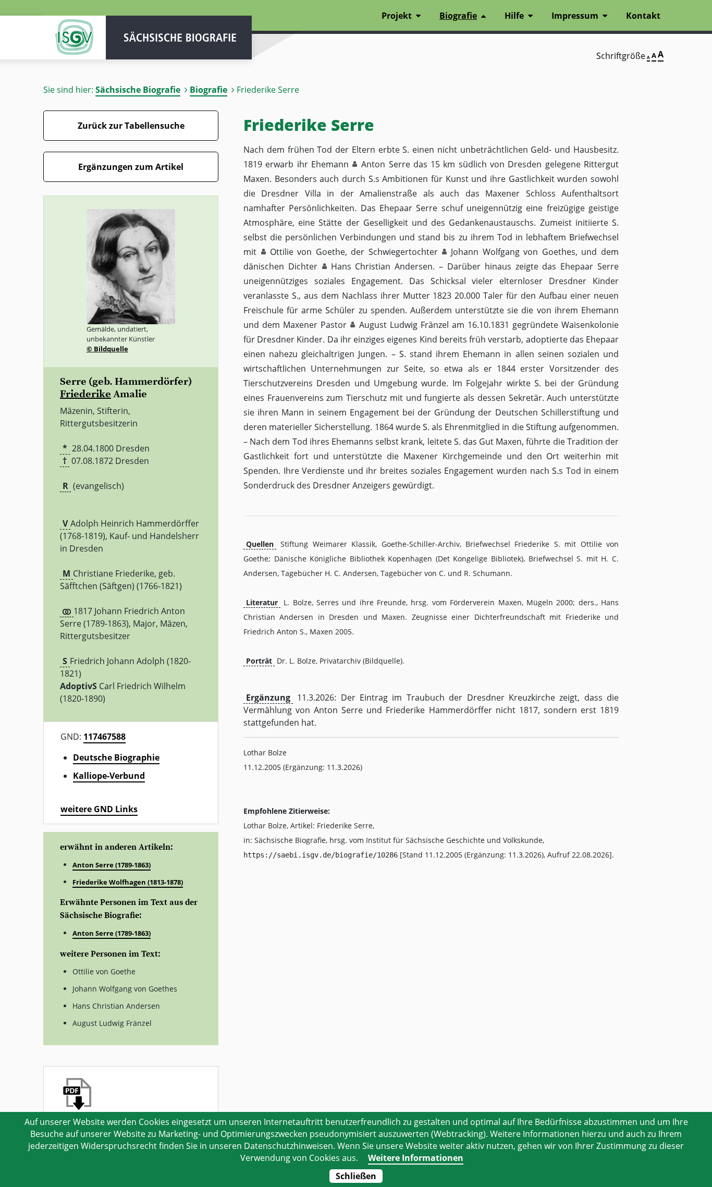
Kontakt (643, 15)
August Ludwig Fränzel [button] (404, 325)
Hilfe (514, 15)
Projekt (397, 15)
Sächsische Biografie (137, 89)
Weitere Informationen (415, 1158)
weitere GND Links (99, 809)
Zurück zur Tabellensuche (131, 125)
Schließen (356, 1176)
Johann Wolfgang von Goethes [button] (513, 252)
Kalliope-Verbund (109, 775)
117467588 (104, 736)
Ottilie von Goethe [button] (307, 252)
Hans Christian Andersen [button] (382, 266)
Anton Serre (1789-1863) (111, 865)
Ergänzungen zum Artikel (130, 167)
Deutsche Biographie (116, 757)
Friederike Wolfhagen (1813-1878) (127, 882)
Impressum (574, 15)
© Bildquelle (107, 348)
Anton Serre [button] (385, 164)
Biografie (208, 89)
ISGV (74, 37)
